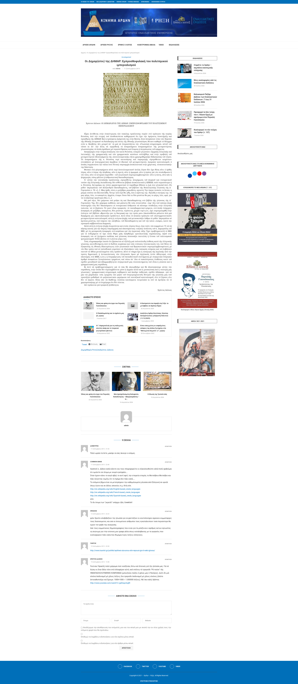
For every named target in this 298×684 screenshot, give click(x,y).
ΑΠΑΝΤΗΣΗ (168, 446)
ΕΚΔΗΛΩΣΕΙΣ (174, 45)
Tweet (84, 344)
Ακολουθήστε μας (185, 153)
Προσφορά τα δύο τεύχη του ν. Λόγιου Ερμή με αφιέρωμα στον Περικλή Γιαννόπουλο (204, 116)
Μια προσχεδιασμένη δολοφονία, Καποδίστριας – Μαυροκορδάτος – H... (126, 396)
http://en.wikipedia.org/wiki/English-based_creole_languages (115, 489)
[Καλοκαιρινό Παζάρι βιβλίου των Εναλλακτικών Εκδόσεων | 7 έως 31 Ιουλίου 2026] (184, 97)
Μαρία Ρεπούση (93, 350)
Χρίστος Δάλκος (107, 350)
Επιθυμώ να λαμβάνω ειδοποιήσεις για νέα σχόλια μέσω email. (107, 637)
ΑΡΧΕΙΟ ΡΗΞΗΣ (106, 45)
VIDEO (161, 45)
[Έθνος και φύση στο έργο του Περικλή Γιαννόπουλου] (88, 305)
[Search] (216, 45)
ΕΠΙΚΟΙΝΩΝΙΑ (145, 2)
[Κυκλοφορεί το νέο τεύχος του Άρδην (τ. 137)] (184, 133)
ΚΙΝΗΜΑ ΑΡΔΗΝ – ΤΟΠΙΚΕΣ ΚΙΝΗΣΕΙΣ (128, 2)
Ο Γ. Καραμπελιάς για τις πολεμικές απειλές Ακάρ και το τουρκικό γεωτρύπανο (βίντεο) (109, 328)
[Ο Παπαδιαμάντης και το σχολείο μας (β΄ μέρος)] (88, 315)
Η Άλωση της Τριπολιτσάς (157, 394)
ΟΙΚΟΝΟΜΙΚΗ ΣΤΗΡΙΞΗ (158, 2)
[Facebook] (212, 2)
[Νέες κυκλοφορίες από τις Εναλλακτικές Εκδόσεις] (184, 83)
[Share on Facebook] (124, 358)
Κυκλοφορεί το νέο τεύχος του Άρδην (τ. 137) (205, 131)
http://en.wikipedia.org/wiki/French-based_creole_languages (115, 492)
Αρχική (83, 53)
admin (118, 69)
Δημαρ (83, 350)
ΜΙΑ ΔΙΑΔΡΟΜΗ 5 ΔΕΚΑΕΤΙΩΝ (105, 2)
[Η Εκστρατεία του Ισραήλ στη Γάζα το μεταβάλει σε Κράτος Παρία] (132, 305)
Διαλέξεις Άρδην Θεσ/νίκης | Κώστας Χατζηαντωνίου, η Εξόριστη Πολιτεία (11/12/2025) (154, 315)
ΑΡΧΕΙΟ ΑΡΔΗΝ (89, 45)
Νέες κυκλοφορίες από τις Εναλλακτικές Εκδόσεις (205, 81)
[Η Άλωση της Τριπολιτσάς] (157, 381)
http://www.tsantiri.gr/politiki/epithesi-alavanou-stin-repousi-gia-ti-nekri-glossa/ (122, 550)
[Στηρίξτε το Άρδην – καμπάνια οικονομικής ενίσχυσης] (184, 68)
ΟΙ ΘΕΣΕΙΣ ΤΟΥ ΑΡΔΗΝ (87, 2)
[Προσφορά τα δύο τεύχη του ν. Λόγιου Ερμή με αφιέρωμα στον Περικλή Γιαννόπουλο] (184, 115)
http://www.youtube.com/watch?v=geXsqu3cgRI (110, 583)
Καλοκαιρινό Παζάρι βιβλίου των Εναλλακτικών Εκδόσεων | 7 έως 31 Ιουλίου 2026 (205, 98)
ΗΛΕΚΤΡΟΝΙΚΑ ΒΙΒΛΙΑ (146, 45)
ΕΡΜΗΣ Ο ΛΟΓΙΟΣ (125, 45)
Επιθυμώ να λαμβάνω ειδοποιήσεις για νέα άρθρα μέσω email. (107, 643)
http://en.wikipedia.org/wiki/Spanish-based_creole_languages (115, 496)
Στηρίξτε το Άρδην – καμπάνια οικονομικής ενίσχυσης (203, 67)
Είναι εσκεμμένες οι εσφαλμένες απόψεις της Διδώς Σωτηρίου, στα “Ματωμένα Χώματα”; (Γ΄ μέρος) (153, 328)
